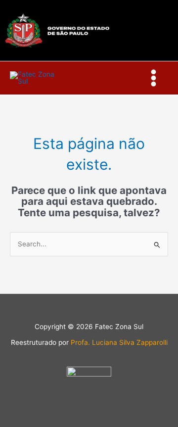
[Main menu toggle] (154, 78)
